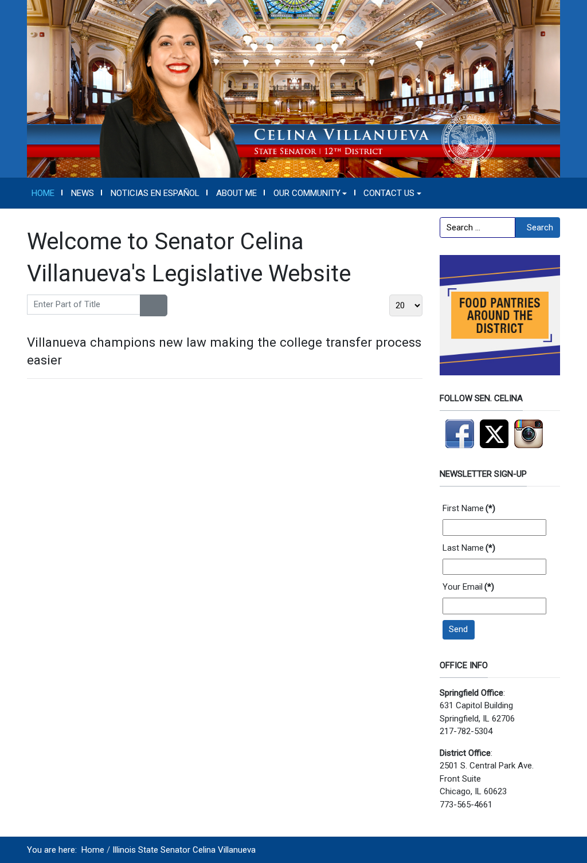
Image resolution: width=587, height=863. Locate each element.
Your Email (468, 587)
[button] (310, 193)
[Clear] (160, 305)
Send (458, 629)
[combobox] (477, 227)
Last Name (469, 548)
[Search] (147, 305)
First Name (469, 508)
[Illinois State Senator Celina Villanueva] (293, 88)
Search (540, 227)
